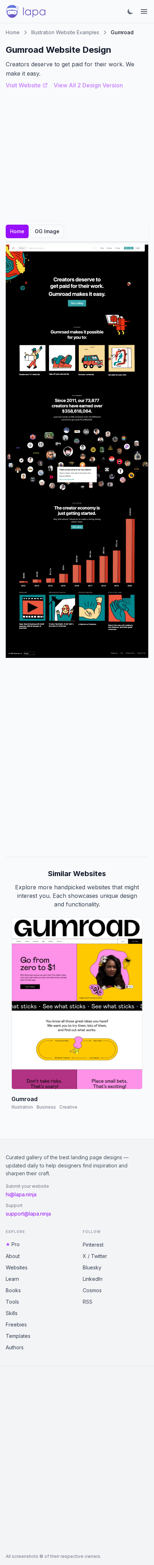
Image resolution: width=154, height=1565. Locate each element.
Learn (12, 1279)
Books (13, 1290)
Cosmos (92, 1290)
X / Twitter (95, 1256)
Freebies (16, 1324)
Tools (12, 1302)
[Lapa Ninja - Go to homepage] (26, 11)
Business (46, 1107)
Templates (18, 1336)
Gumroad (24, 1099)
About (13, 1256)
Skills (12, 1313)
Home (13, 32)
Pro (15, 1244)
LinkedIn (92, 1279)
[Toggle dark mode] (130, 11)
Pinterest (93, 1245)
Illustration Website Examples (65, 32)
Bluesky (92, 1267)
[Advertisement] (77, 757)
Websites (17, 1267)
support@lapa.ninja (28, 1214)
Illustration (22, 1107)
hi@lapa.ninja (21, 1194)
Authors (15, 1347)
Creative (68, 1107)
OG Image (47, 231)
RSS (87, 1302)
